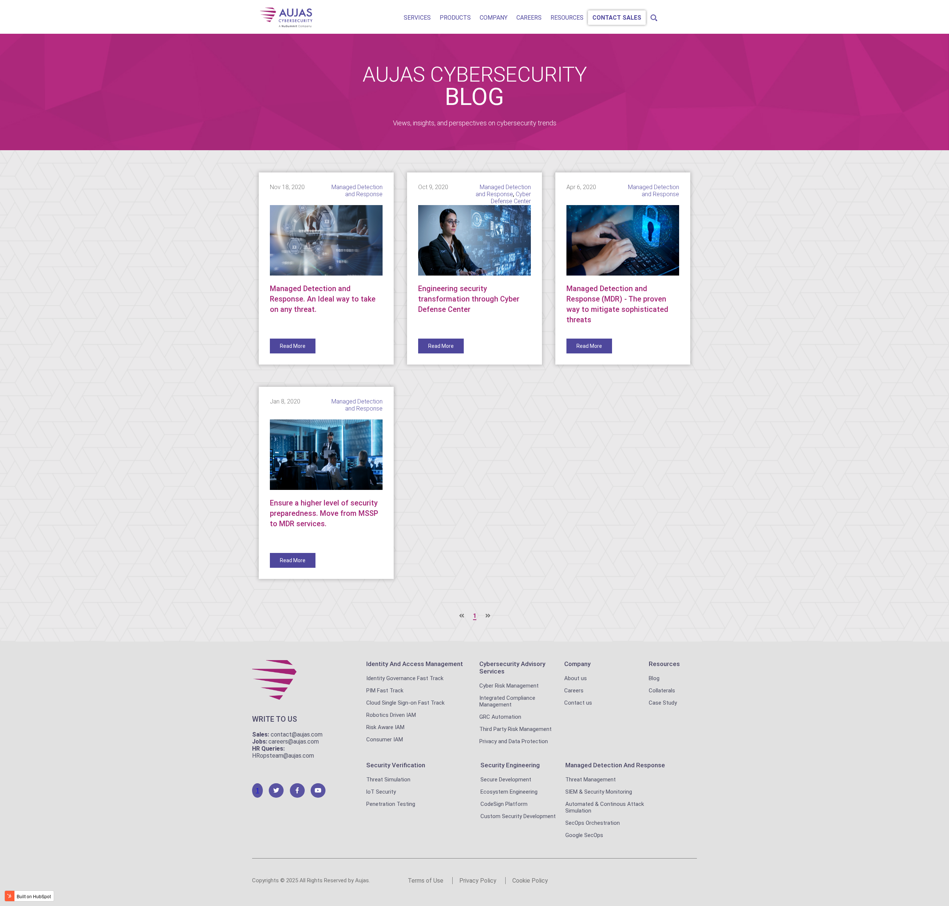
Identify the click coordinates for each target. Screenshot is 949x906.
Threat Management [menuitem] (590, 779)
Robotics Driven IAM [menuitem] (391, 715)
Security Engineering (510, 765)
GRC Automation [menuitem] (500, 717)
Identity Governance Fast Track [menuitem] (404, 678)
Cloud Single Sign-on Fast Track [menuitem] (405, 702)
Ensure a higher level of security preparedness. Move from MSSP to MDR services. (324, 513)
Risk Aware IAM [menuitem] (385, 727)
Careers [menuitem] (529, 17)
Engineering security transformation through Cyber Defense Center (468, 299)
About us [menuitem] (575, 678)
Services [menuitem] (417, 17)
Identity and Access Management (414, 664)
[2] (276, 790)
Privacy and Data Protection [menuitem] (513, 741)
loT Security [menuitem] (381, 791)
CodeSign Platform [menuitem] (504, 804)
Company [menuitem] (493, 17)
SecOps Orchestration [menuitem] (592, 823)
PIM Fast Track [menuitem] (384, 690)
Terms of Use (425, 880)
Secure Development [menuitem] (505, 779)
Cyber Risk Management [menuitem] (509, 685)
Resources (664, 664)
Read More (292, 346)
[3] (297, 790)
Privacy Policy (477, 880)
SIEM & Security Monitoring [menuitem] (598, 791)
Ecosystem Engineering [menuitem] (509, 791)
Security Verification (395, 765)
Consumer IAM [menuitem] (384, 739)
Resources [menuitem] (566, 17)
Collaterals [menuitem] (662, 690)
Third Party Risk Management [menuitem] (515, 729)
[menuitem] (652, 15)
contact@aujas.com (297, 734)
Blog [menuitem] (654, 678)
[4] (318, 790)
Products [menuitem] (455, 17)
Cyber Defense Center (511, 198)
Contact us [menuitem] (578, 702)
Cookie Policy (530, 880)
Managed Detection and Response (357, 191)
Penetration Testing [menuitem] (390, 804)
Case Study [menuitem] (663, 702)
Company (577, 664)
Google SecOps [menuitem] (584, 835)
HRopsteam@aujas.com (283, 755)
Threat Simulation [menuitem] (388, 779)
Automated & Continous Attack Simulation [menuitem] (604, 807)
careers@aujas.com (293, 741)
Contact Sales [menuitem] (616, 17)
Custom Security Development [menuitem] (518, 816)
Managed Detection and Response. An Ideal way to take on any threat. (323, 299)
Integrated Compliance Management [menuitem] (507, 701)
